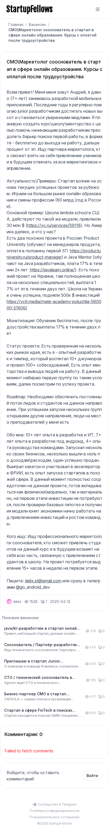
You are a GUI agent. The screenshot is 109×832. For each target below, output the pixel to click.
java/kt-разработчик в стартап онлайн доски (41, 628)
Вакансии (37, 24)
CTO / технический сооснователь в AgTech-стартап (38, 677)
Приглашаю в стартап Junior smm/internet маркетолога (32, 661)
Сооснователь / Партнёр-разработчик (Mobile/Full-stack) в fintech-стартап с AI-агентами (41, 644)
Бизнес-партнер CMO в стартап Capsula (35, 694)
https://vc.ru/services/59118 (54, 225)
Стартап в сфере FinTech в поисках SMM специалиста (38, 710)
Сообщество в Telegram (57, 804)
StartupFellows (29, 9)
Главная (15, 24)
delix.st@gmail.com (43, 580)
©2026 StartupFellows (54, 823)
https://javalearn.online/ (52, 269)
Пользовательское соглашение (54, 817)
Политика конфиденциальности (54, 811)
